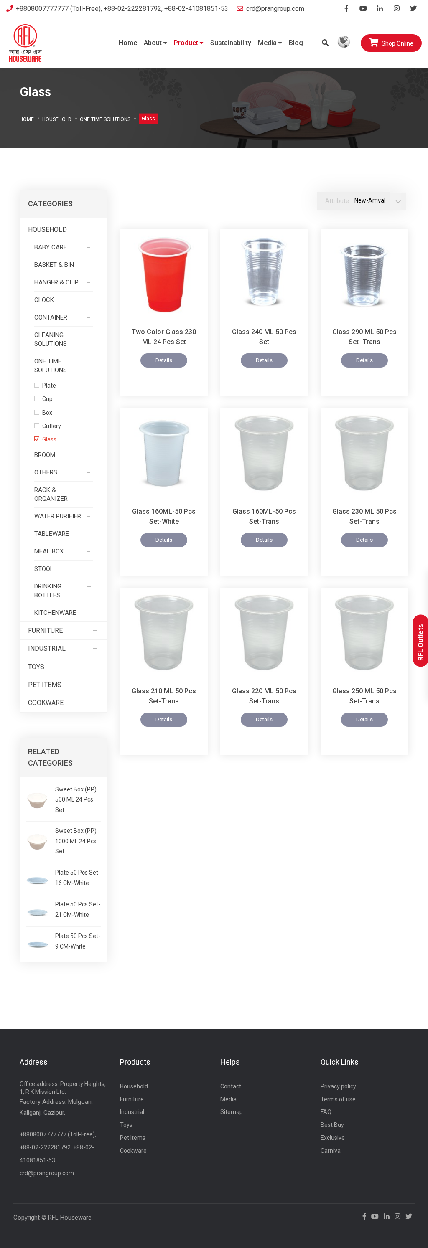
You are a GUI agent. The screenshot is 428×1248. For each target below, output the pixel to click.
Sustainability (230, 43)
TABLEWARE (51, 534)
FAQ (326, 1111)
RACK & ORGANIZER (51, 494)
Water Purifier (57, 516)
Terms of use (338, 1099)
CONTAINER (50, 317)
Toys (36, 667)
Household (56, 119)
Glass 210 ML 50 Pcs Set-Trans (164, 696)
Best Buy (332, 1124)
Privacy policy (338, 1086)
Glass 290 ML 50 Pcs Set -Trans (364, 337)
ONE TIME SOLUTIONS (105, 119)
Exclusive (333, 1137)
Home (128, 43)
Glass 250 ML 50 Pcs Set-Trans (364, 696)
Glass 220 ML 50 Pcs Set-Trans (264, 696)
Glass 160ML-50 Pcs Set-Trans (264, 516)
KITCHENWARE (55, 612)
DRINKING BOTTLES (47, 591)
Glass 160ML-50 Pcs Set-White (164, 516)
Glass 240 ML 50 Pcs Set (264, 337)
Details (163, 360)
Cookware (46, 703)
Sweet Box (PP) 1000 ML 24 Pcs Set (76, 841)
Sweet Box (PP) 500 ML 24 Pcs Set (76, 799)
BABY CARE (50, 247)
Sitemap (231, 1111)
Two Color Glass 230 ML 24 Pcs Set (164, 337)
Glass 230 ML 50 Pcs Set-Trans (364, 516)
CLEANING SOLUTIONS (50, 339)
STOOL (44, 569)
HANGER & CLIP (56, 282)
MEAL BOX (49, 551)
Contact (230, 1086)
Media (267, 43)
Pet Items (44, 685)
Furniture (45, 630)
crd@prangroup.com (275, 9)
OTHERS (45, 472)
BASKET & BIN (54, 265)
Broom (44, 455)
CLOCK (44, 300)
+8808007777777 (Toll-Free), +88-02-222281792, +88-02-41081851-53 (122, 9)
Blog (296, 43)
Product (186, 43)
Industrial (47, 648)
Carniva (331, 1150)
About (153, 43)
